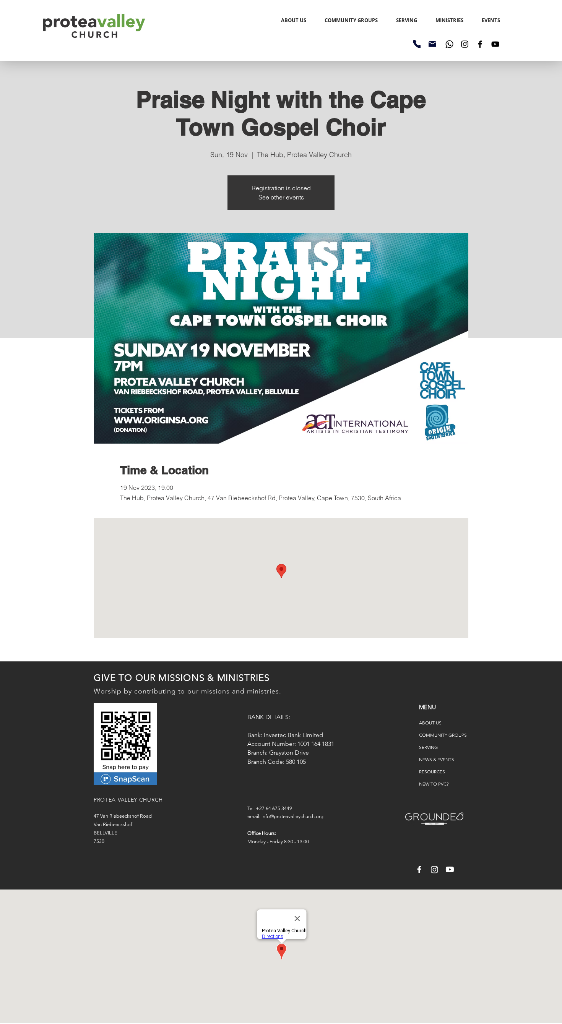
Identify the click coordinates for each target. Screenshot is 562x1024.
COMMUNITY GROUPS (443, 735)
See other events (281, 197)
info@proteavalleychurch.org (292, 816)
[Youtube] (450, 869)
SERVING (428, 747)
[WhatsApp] (449, 44)
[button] (491, 20)
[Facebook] (480, 44)
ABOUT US (430, 723)
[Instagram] (464, 44)
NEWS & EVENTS (436, 759)
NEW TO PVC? (434, 784)
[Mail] (432, 44)
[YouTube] (495, 44)
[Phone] (417, 44)
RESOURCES (432, 771)
